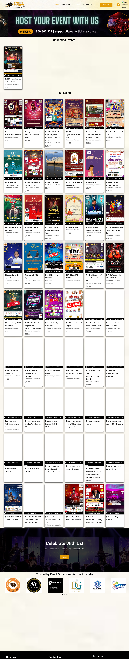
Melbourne (29, 188)
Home (57, 5)
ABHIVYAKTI (91, 182)
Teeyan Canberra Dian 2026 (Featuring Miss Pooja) (33, 134)
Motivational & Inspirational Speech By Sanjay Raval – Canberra (94, 519)
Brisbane (109, 328)
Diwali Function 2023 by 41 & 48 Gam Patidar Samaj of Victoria (73, 424)
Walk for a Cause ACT (53, 182)
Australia (16, 84)
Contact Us (87, 5)
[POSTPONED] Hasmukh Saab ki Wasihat (51, 424)
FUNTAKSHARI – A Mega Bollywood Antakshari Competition (33, 325)
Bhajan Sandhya (72, 227)
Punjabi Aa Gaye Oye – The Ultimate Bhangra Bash (114, 230)
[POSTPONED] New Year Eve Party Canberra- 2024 (33, 424)
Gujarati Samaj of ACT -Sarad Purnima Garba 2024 (94, 278)
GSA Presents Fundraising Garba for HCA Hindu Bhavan (93, 134)
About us (77, 5)
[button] (3, 23)
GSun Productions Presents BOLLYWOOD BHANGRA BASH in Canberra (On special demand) (93, 474)
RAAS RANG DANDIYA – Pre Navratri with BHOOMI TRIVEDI (33, 519)
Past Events (66, 5)
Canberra (8, 84)
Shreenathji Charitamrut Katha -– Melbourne (113, 373)
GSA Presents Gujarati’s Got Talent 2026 (73, 134)
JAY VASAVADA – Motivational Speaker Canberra (12, 424)
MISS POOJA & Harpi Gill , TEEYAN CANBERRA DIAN (74, 373)
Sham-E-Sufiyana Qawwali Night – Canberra (31, 373)
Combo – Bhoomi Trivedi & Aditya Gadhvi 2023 (53, 519)
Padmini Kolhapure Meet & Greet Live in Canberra (52, 230)
